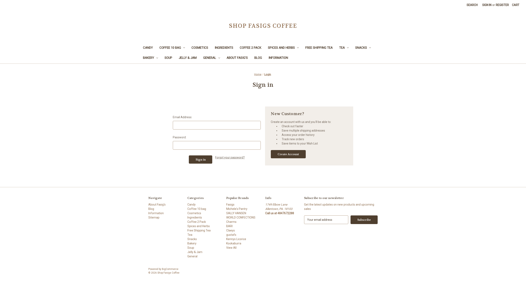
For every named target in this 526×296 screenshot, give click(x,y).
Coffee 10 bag (170, 48)
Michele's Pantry (236, 208)
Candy (148, 48)
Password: (179, 137)
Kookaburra (233, 243)
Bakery (148, 58)
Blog (258, 58)
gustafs (231, 234)
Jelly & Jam (188, 58)
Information (278, 58)
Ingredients (224, 48)
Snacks (361, 48)
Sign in (486, 5)
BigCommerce (170, 269)
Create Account (288, 154)
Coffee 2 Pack (250, 48)
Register (502, 5)
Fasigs (230, 204)
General (209, 58)
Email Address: (182, 117)
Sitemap (153, 217)
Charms (231, 221)
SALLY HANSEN (236, 213)
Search (472, 5)
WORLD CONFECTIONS (240, 217)
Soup (168, 58)
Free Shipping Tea (319, 48)
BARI (229, 226)
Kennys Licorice (236, 239)
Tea (342, 48)
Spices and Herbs (281, 48)
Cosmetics (199, 48)
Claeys (230, 230)
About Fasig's (237, 58)
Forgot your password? (230, 157)
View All (231, 247)
